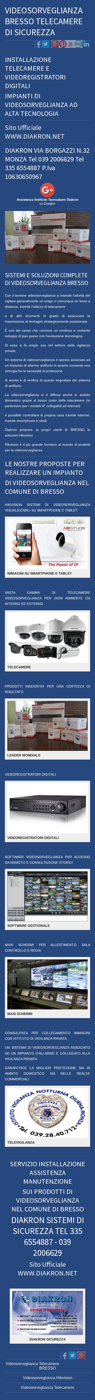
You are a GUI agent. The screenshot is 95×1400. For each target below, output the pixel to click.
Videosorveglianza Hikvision (47, 1378)
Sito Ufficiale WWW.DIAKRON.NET (35, 132)
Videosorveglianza (37, 1387)
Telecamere (63, 1387)
